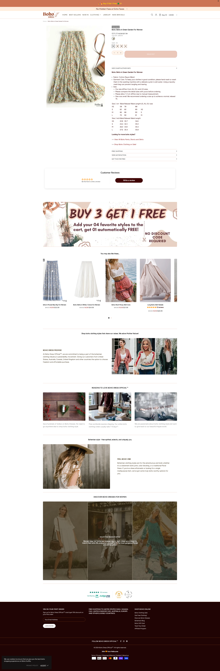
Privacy (98, 655)
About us (125, 655)
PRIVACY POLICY (32, 665)
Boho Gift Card (140, 623)
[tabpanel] (58, 287)
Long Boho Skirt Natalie (58, 305)
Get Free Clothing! (141, 615)
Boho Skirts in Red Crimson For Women (127, 305)
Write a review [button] (129, 180)
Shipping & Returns (108, 655)
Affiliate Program (140, 628)
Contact (118, 655)
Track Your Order (140, 626)
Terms (93, 655)
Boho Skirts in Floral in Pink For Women (93, 305)
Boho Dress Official (51, 15)
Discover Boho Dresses (142, 618)
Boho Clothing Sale (141, 613)
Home (44, 21)
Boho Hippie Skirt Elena (161, 305)
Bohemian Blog (140, 620)
